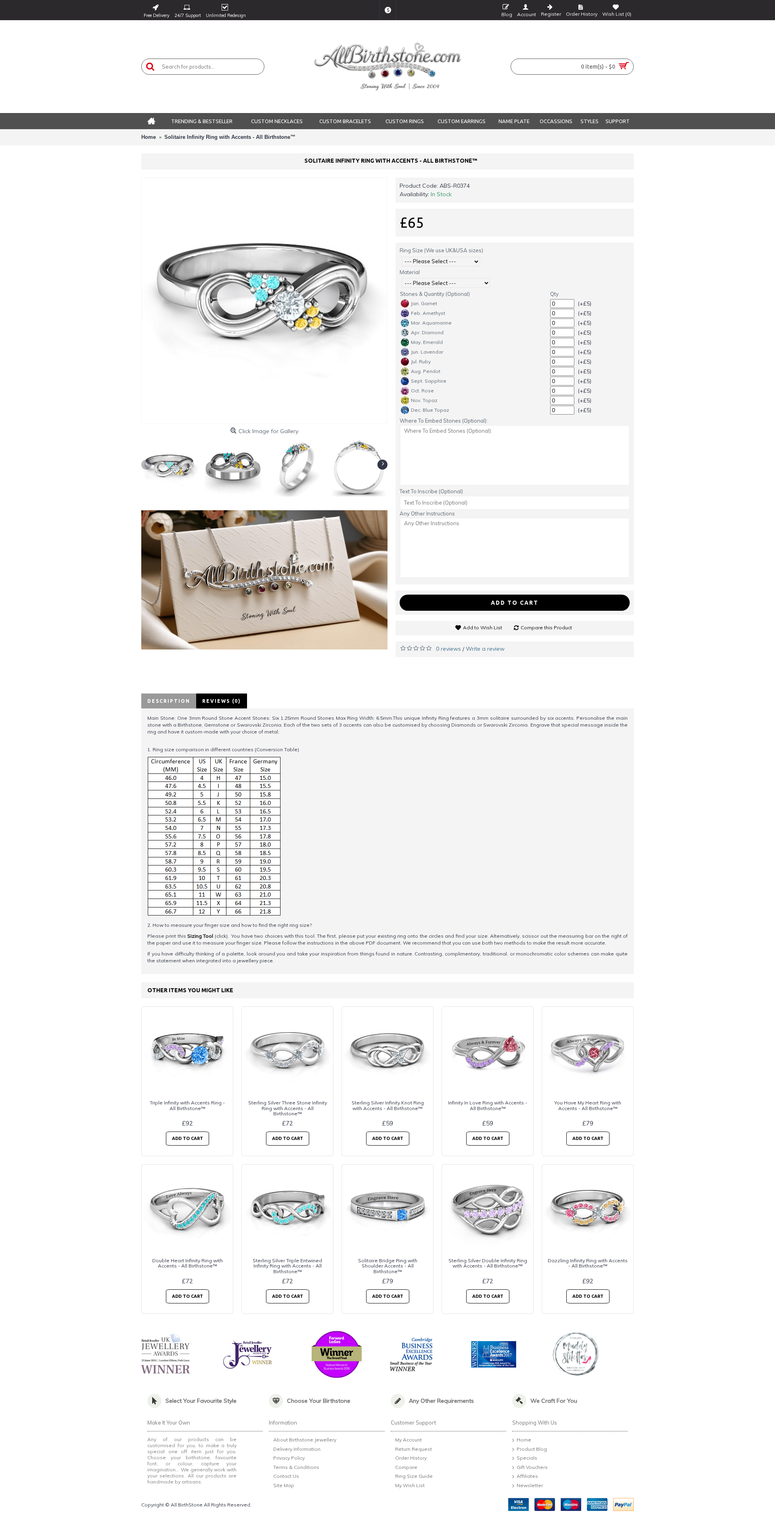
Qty (554, 294)
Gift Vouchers (532, 1467)
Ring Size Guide (414, 1476)
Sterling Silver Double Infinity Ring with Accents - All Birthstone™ (487, 1263)
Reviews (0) (221, 701)
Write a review (485, 648)
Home (524, 1440)
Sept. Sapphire (428, 381)
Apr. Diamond (427, 332)
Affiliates (527, 1476)
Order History (411, 1458)
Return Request (413, 1449)
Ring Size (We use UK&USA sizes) (441, 250)
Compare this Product (546, 627)
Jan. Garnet (424, 303)
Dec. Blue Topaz (430, 410)
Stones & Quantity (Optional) (435, 294)
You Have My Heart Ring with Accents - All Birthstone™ (587, 1105)
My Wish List (410, 1485)
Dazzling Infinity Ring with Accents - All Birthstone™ (588, 1263)
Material (410, 272)
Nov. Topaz (424, 400)
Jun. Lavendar (427, 352)
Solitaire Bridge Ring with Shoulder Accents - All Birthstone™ (387, 1265)
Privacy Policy (289, 1458)
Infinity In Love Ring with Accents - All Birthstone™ (487, 1105)
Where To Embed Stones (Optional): (444, 420)
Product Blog (532, 1449)
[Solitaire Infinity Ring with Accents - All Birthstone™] (264, 301)
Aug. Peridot (425, 371)
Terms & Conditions (296, 1467)
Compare (406, 1467)
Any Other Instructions (427, 513)
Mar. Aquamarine (431, 323)
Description (168, 701)
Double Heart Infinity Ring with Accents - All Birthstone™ (187, 1263)
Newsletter (530, 1485)
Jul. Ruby (421, 361)
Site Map (283, 1485)
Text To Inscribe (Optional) (431, 491)
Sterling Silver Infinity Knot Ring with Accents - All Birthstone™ (388, 1105)
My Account (408, 1440)
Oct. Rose (422, 391)
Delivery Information (296, 1449)
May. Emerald (427, 342)
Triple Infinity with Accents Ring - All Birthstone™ (187, 1105)
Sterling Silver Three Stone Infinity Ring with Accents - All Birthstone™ (287, 1108)
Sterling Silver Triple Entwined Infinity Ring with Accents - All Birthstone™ (287, 1265)
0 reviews (448, 648)
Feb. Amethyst (428, 313)
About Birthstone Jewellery (304, 1440)
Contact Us (286, 1476)
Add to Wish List (482, 627)
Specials (527, 1458)
